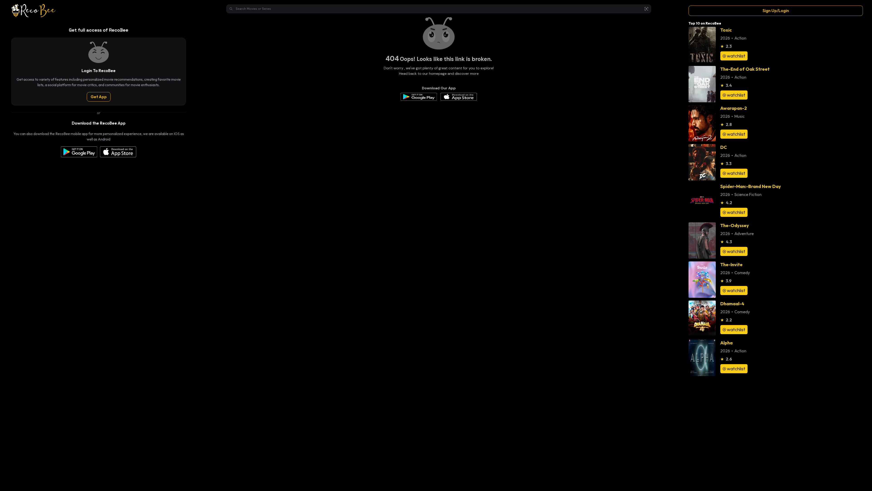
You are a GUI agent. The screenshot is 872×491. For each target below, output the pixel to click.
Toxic (726, 30)
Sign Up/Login (776, 10)
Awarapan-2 (733, 108)
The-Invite (731, 264)
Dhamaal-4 (732, 303)
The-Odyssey (734, 225)
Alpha (726, 343)
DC (723, 147)
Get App (99, 96)
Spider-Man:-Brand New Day (750, 186)
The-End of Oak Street (745, 69)
